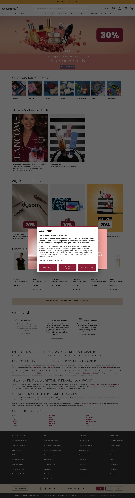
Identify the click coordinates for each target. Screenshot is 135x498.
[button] (107, 229)
